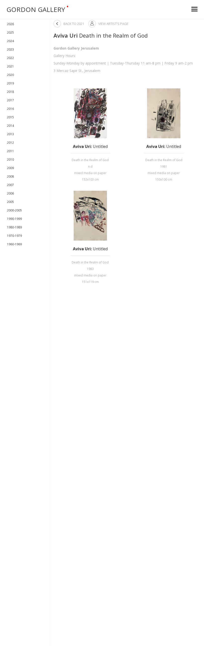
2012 (10, 142)
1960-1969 (14, 244)
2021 (10, 66)
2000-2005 (14, 210)
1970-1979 (14, 236)
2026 (10, 24)
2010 (10, 159)
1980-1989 (14, 227)
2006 (10, 193)
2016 (10, 109)
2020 (10, 75)
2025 (10, 32)
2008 (10, 176)
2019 (10, 83)
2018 (10, 92)
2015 (10, 117)
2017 (10, 100)
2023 (10, 49)
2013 (10, 134)
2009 (10, 168)
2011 (10, 151)
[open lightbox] (90, 113)
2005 (10, 202)
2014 (10, 126)
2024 (10, 41)
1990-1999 (14, 219)
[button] (194, 9)
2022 (10, 58)
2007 (10, 185)
